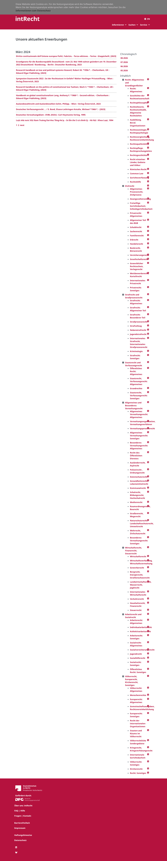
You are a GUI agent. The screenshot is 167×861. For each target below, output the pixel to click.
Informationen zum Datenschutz (33, 10)
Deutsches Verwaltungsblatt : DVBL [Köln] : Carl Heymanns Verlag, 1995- (51, 114)
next (22, 125)
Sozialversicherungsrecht (138, 649)
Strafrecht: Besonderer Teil (137, 316)
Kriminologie (136, 351)
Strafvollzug (136, 326)
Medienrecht (136, 502)
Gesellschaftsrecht (138, 259)
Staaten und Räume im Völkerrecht (136, 733)
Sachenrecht (136, 231)
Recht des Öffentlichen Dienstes (136, 455)
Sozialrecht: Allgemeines (136, 644)
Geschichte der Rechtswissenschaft (138, 97)
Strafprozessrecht (138, 321)
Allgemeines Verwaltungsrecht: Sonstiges (138, 435)
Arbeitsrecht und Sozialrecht (133, 616)
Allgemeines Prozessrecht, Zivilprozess (136, 192)
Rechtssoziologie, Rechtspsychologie (138, 131)
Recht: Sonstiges (138, 773)
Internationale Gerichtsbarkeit (137, 756)
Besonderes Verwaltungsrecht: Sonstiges (138, 540)
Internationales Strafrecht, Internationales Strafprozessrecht (138, 343)
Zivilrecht (129, 186)
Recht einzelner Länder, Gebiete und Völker (137, 162)
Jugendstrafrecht (138, 334)
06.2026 (124, 66)
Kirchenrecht (136, 769)
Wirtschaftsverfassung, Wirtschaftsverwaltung (138, 562)
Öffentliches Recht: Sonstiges (138, 671)
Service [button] (143, 24)
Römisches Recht (138, 169)
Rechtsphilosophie (138, 102)
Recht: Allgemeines (136, 90)
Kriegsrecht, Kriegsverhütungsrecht (138, 749)
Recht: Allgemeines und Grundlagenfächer (134, 82)
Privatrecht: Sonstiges (136, 289)
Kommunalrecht (138, 488)
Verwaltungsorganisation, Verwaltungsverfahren (138, 423)
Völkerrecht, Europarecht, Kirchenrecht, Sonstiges (131, 681)
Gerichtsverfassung (138, 177)
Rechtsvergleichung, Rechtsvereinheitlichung (138, 138)
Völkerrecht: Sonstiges (136, 763)
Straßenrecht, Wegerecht (137, 515)
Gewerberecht (137, 567)
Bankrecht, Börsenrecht (136, 249)
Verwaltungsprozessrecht (138, 428)
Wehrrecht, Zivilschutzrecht (137, 532)
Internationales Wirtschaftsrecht (138, 593)
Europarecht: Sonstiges (136, 715)
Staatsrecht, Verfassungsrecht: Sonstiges (138, 395)
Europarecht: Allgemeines (136, 701)
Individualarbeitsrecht (138, 627)
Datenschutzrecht (138, 476)
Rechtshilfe (135, 181)
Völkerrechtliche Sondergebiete (138, 742)
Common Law (136, 173)
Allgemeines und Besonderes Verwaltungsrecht (134, 405)
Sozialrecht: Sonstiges (135, 663)
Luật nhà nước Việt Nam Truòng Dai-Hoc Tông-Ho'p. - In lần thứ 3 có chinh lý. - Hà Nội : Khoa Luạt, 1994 (64, 120)
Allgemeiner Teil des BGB (138, 221)
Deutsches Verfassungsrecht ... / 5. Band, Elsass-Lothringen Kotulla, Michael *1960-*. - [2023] (60, 109)
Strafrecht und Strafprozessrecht (133, 296)
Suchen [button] (131, 24)
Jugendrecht (136, 654)
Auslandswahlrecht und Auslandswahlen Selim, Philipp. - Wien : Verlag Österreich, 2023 (58, 103)
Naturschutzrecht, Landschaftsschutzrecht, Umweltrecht (138, 523)
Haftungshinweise (23, 835)
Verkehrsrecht (137, 599)
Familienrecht (137, 235)
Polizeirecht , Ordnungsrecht (137, 471)
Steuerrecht (136, 610)
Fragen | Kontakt (22, 815)
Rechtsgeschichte (138, 155)
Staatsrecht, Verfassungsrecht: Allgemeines (138, 381)
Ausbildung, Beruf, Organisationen (137, 122)
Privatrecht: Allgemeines (136, 214)
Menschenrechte (138, 695)
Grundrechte (136, 388)
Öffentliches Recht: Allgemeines (136, 371)
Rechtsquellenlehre (138, 144)
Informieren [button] (118, 24)
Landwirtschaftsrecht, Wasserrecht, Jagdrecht (138, 585)
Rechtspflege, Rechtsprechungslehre (138, 149)
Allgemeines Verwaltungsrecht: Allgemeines (138, 414)
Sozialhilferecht (137, 658)
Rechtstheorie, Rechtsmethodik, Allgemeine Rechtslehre (138, 111)
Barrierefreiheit (22, 823)
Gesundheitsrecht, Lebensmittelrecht (138, 482)
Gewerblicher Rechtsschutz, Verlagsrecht (136, 266)
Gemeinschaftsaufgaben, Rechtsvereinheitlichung (138, 708)
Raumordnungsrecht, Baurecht (138, 508)
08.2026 (124, 58)
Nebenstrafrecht (138, 330)
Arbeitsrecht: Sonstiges (136, 637)
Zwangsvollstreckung (138, 199)
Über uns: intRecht (23, 805)
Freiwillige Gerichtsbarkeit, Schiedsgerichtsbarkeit (138, 206)
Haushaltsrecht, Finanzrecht (137, 604)
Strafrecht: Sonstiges (135, 357)
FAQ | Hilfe (19, 810)
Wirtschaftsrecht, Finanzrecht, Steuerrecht (133, 550)
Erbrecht (134, 239)
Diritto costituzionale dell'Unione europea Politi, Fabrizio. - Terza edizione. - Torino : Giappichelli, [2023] (66, 56)
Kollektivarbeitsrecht (138, 631)
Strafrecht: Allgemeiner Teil (138, 309)
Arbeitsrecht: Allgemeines (136, 621)
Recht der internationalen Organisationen (137, 723)
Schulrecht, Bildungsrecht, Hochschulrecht (137, 495)
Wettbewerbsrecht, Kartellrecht (138, 275)
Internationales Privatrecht (137, 282)
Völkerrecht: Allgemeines (136, 689)
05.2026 (124, 70)
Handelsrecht (136, 244)
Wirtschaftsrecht (138, 556)
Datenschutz (20, 840)
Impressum (19, 828)
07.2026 (124, 62)
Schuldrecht (135, 227)
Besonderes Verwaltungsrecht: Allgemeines (138, 445)
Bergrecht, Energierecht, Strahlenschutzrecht (138, 574)
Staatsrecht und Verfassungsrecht (133, 364)
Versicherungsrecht (138, 255)
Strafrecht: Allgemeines (136, 302)
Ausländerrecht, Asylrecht (138, 464)
